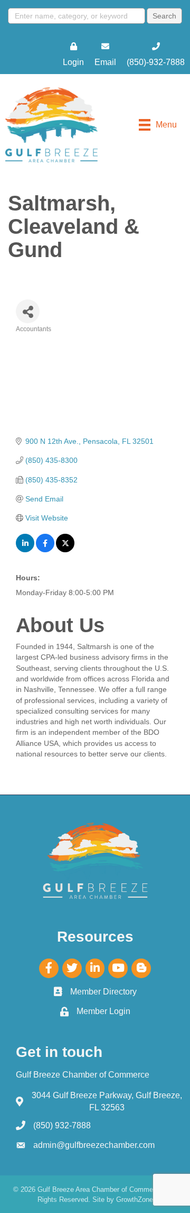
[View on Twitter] (65, 549)
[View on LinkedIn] (25, 549)
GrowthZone (134, 1199)
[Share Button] (28, 311)
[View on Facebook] (45, 549)
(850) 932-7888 (62, 1125)
